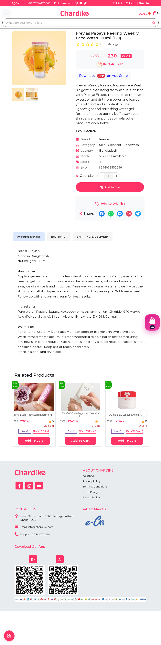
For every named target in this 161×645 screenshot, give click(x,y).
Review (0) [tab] (59, 236)
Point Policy (90, 492)
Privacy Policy (91, 481)
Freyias (104, 139)
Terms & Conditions (95, 486)
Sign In (144, 3)
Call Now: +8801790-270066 (32, 3)
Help (132, 3)
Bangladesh (108, 150)
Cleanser (114, 145)
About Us (88, 475)
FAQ (119, 3)
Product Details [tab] (29, 236)
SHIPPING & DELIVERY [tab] (93, 236)
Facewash (131, 145)
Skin (102, 145)
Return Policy (91, 497)
